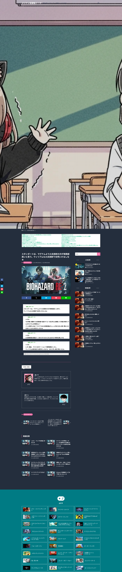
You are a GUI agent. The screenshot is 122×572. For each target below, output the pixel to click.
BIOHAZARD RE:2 (27, 262)
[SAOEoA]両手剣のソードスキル (68, 237)
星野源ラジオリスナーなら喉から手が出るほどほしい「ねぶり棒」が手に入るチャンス (41, 243)
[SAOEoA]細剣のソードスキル (29, 240)
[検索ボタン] (98, 3)
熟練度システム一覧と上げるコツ (68, 246)
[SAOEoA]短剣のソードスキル (68, 239)
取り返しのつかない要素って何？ (68, 243)
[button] (26, 297)
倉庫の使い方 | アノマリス (67, 234)
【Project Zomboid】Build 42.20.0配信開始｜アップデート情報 (75, 236)
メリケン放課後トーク (31, 3)
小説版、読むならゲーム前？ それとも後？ (31, 246)
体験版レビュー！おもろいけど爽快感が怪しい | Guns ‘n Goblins (36, 234)
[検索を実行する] (98, 254)
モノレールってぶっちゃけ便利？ (29, 245)
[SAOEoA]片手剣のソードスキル (68, 240)
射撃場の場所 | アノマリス (28, 236)
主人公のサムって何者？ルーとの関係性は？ (32, 242)
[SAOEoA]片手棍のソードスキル (29, 239)
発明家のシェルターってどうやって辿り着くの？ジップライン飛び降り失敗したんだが (80, 245)
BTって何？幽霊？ (65, 242)
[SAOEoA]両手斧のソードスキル (29, 237)
